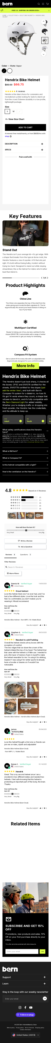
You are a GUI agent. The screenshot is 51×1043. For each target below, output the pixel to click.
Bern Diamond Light (15, 402)
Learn (5, 983)
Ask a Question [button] (26, 547)
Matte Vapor (9, 71)
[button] (41, 625)
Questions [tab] (24, 554)
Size (7, 107)
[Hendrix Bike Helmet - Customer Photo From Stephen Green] (12, 515)
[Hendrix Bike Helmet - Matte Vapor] (8, 187)
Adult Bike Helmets (27, 15)
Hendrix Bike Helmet (12, 620)
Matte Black (4, 71)
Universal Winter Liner (35, 442)
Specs (8, 150)
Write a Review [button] (26, 541)
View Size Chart (16, 119)
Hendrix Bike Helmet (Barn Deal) (16, 748)
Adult (6, 420)
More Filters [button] (14, 573)
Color (12, 66)
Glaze (35, 1024)
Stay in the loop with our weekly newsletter (25, 992)
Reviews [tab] (9, 554)
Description (11, 144)
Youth (29, 420)
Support (6, 977)
